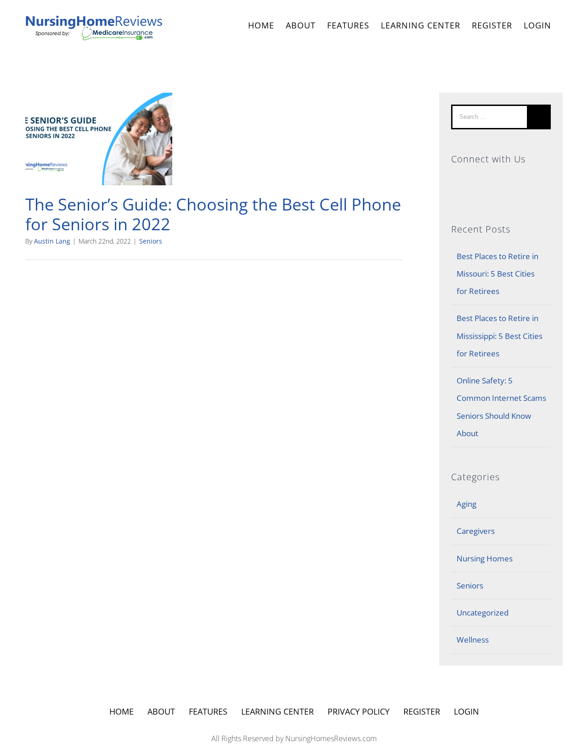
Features (208, 711)
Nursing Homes (485, 558)
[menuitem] (261, 26)
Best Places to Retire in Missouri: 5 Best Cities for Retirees (497, 274)
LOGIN (537, 25)
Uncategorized (483, 612)
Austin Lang (52, 241)
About (161, 711)
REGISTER (492, 25)
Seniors (150, 241)
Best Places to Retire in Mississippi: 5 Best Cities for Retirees (500, 336)
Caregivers (476, 531)
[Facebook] (501, 180)
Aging (466, 504)
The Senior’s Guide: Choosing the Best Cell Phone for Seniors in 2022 (213, 214)
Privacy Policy (359, 711)
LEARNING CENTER (277, 711)
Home (121, 711)
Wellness (473, 639)
